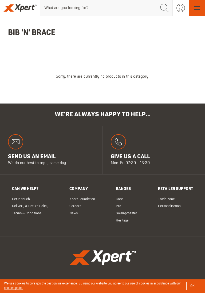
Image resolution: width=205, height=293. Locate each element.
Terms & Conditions (26, 213)
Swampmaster (126, 213)
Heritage (122, 220)
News (73, 213)
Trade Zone (166, 199)
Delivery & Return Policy (30, 206)
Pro (118, 206)
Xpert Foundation (82, 199)
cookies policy (13, 288)
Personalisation (169, 206)
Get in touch (21, 199)
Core (119, 199)
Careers (75, 206)
